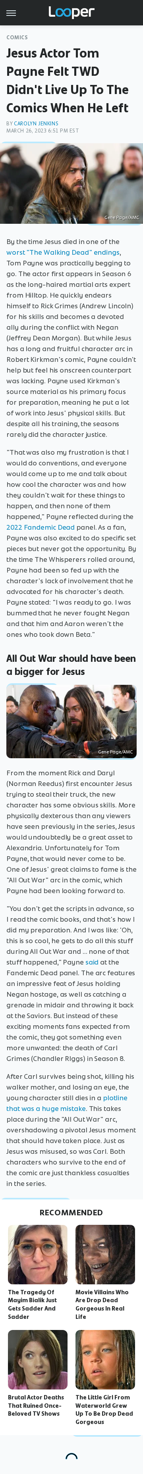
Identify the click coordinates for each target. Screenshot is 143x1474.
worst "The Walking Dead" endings (63, 252)
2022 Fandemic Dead (40, 527)
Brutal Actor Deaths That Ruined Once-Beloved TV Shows (36, 1405)
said (92, 962)
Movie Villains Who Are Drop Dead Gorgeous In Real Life (102, 1304)
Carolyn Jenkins (36, 123)
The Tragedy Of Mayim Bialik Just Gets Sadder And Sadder (32, 1304)
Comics (17, 37)
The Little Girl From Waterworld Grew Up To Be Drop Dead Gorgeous (104, 1409)
